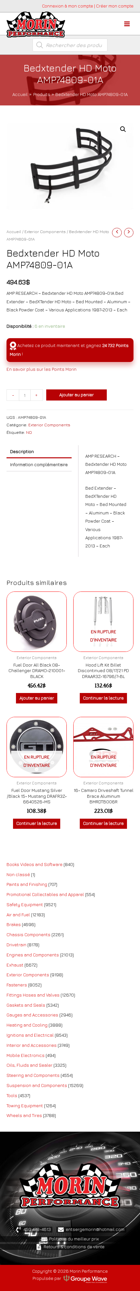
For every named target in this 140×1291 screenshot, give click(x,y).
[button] (123, 129)
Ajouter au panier (76, 394)
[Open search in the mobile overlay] (70, 45)
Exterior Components (45, 231)
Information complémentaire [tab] (39, 464)
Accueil (14, 231)
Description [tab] (22, 451)
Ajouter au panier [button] (37, 698)
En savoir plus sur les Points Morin (42, 369)
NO (29, 432)
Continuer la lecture (103, 698)
